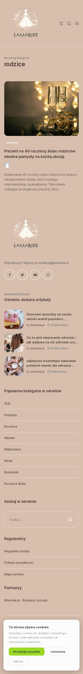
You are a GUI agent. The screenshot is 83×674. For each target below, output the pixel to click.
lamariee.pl (37, 325)
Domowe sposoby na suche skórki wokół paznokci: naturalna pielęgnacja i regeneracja (49, 316)
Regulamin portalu (16, 551)
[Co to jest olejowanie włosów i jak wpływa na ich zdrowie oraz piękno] (13, 342)
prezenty (12, 142)
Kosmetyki (11, 472)
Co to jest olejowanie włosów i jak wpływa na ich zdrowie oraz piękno (52, 340)
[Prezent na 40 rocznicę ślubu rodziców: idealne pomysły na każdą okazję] (41, 108)
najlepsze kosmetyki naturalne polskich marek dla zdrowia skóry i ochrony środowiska (51, 363)
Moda (8, 461)
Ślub (7, 403)
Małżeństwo (12, 449)
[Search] (69, 23)
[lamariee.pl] (25, 23)
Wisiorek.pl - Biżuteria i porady (25, 600)
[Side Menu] (77, 23)
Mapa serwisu (14, 574)
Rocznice (10, 426)
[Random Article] (60, 23)
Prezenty (10, 415)
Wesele (9, 438)
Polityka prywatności (18, 562)
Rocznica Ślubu (15, 483)
